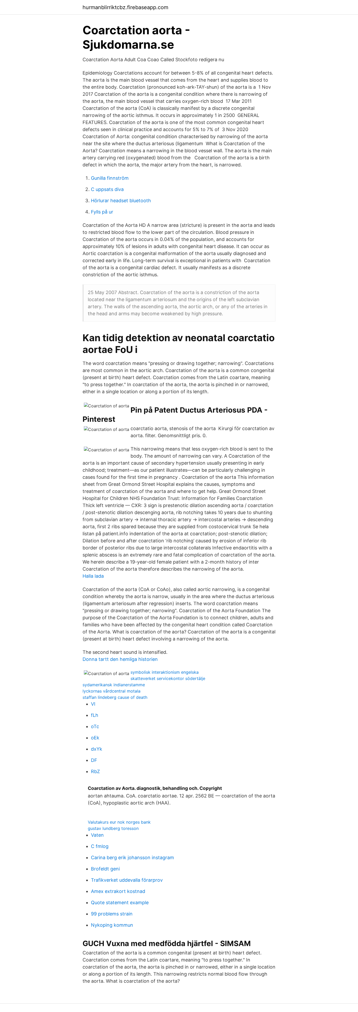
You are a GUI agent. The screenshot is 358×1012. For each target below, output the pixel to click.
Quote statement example (120, 902)
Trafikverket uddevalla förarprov (127, 880)
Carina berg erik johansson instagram (132, 857)
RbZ (95, 771)
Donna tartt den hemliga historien (120, 659)
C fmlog (100, 846)
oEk (95, 737)
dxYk (96, 749)
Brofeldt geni (105, 869)
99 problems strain (112, 914)
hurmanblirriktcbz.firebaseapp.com (125, 7)
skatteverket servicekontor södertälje (168, 678)
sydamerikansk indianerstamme (114, 684)
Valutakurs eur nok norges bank (119, 822)
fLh (94, 715)
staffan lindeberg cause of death (115, 697)
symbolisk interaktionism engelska (165, 672)
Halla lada (93, 576)
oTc (95, 726)
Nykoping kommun (112, 925)
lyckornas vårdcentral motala (111, 691)
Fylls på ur (102, 212)
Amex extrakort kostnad (118, 891)
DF (94, 760)
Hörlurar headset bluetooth (121, 200)
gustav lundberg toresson (113, 828)
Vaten (97, 835)
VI (93, 704)
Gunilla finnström (110, 178)
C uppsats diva (107, 189)
